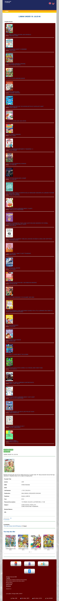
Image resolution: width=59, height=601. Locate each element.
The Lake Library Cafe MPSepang (12, 526)
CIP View (5, 449)
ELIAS (8, 578)
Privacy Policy (9, 582)
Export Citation (7, 451)
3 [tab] (31, 552)
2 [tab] (30, 552)
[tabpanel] (10, 542)
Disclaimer (8, 586)
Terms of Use (9, 584)
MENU (6, 11)
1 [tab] (29, 552)
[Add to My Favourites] (11, 518)
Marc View (11, 449)
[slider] (6, 518)
